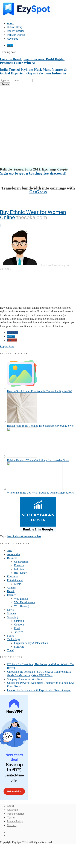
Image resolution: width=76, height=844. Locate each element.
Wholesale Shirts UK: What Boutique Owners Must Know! (40, 492)
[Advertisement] (38, 127)
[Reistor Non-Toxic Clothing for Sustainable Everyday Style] (22, 422)
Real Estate (20, 572)
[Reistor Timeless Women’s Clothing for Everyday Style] (22, 456)
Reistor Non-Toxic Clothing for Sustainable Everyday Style (40, 425)
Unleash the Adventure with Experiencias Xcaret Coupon (39, 690)
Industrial (19, 569)
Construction (21, 561)
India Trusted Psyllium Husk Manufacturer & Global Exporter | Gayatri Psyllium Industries (33, 71)
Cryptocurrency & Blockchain (31, 642)
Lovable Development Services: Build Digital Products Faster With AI (32, 61)
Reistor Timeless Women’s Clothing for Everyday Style (38, 460)
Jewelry (18, 631)
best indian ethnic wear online (24, 536)
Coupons (19, 624)
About (10, 23)
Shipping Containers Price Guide (25, 679)
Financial (19, 565)
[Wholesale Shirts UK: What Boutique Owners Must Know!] (35, 488)
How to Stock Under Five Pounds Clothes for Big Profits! (39, 391)
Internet (11, 594)
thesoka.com (31, 217)
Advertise (12, 38)
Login (10, 45)
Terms (11, 817)
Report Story (7, 346)
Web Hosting (21, 606)
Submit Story (14, 27)
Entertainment (15, 580)
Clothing (4, 268)
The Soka (46, 265)
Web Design (21, 598)
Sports (10, 635)
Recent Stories (16, 31)
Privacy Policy (15, 821)
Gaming (11, 587)
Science (11, 613)
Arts (9, 550)
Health (10, 591)
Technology (13, 639)
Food (17, 628)
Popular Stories (16, 34)
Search (5, 84)
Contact (11, 825)
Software (19, 646)
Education (12, 576)
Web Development (24, 602)
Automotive (13, 554)
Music (17, 583)
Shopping (12, 617)
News (10, 609)
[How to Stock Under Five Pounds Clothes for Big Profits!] (22, 387)
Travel (10, 650)
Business (12, 558)
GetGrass (38, 191)
